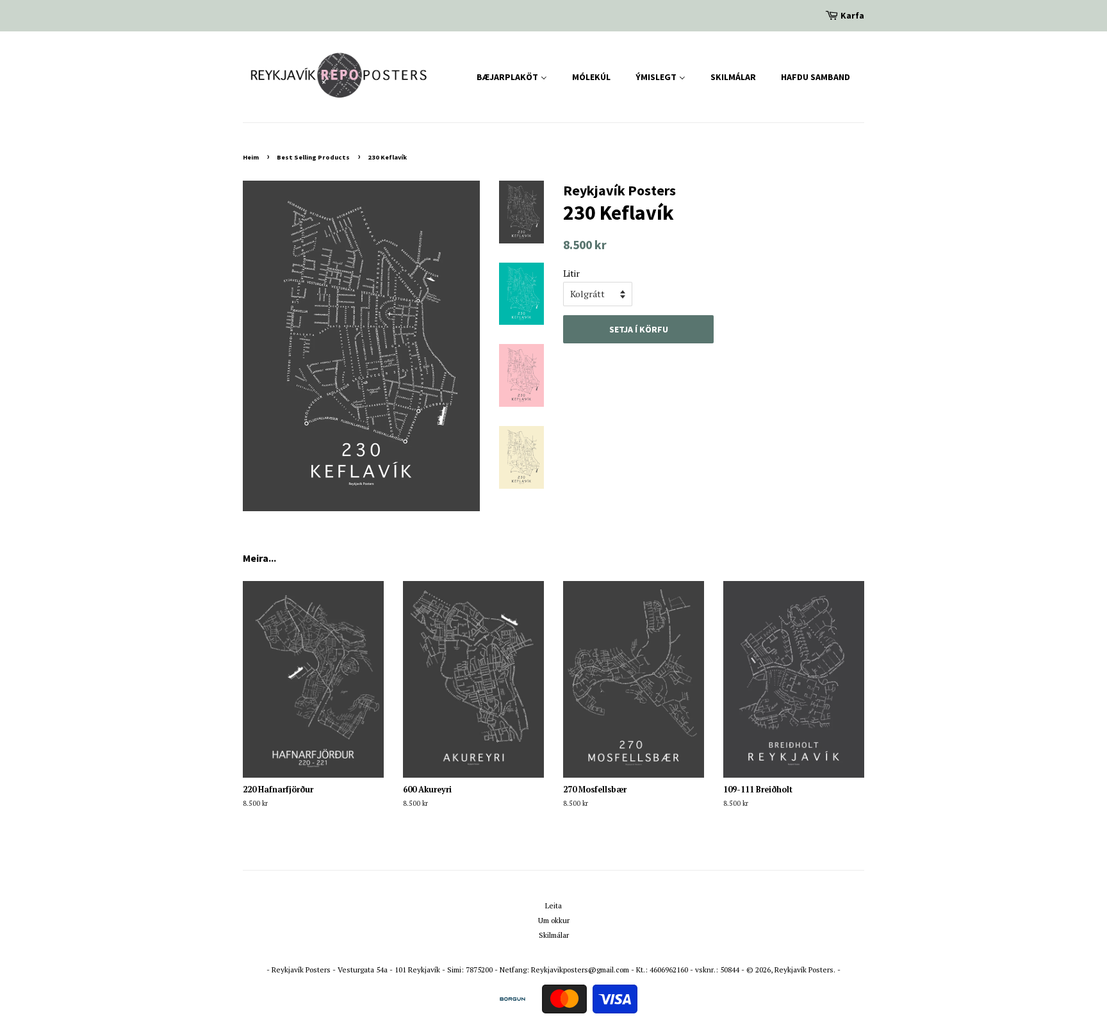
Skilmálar (554, 935)
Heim (251, 157)
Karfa (852, 15)
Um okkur (554, 920)
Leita (553, 905)
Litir (571, 273)
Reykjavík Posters (804, 969)
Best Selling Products (313, 157)
